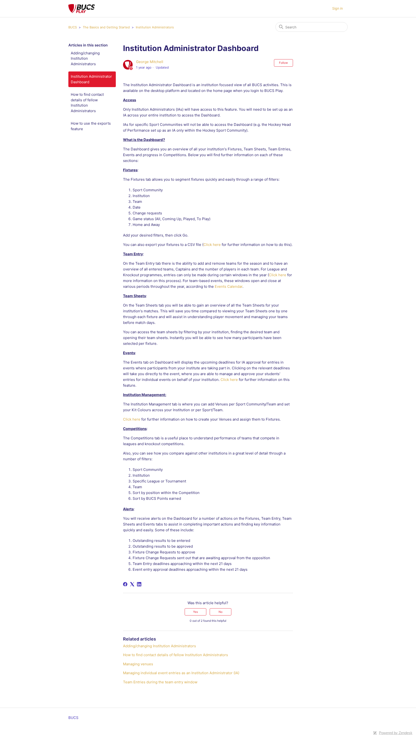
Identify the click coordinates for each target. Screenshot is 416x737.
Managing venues (138, 664)
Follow (283, 62)
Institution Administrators (155, 27)
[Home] (81, 8)
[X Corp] (132, 584)
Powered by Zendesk (395, 733)
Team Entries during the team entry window (160, 682)
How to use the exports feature (91, 126)
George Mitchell (149, 61)
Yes (195, 612)
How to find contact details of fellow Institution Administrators (87, 102)
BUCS (72, 27)
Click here (212, 244)
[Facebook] (125, 584)
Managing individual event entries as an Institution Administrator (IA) (181, 673)
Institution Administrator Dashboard (91, 79)
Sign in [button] (337, 8)
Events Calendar (228, 286)
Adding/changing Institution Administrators (85, 58)
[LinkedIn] (139, 584)
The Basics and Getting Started (107, 27)
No (220, 612)
